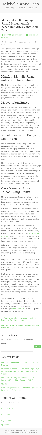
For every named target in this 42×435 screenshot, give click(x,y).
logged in (14, 340)
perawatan (24, 42)
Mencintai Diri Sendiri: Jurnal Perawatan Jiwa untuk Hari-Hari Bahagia (20, 326)
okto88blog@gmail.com (13, 35)
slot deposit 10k (7, 409)
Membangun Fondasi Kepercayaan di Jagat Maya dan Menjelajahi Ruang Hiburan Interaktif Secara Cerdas (20, 371)
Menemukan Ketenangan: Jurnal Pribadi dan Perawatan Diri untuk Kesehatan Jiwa (18, 319)
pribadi (29, 42)
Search (3, 344)
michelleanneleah (17, 309)
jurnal (18, 42)
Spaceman (5, 425)
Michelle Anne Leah (21, 3)
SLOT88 (4, 384)
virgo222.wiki (6, 421)
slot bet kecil (6, 415)
